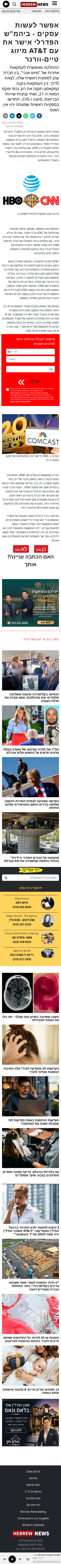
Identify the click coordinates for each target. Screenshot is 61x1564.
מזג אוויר (36, 11)
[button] (9, 351)
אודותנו (33, 1478)
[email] (5, 116)
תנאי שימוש (33, 1485)
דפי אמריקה (33, 1505)
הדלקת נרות (52, 11)
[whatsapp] (25, 116)
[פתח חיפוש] (14, 4)
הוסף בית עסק (30, 887)
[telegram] (32, 116)
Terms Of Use (26, 401)
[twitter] (19, 116)
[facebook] (39, 116)
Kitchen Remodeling (33, 1512)
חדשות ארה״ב (33, 1491)
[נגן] (12, 1559)
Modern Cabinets (33, 1525)
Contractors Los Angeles (33, 1518)
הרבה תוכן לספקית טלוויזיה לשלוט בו (38, 214)
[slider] (46, 1562)
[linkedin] (12, 116)
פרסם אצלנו (33, 1471)
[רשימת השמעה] (28, 1559)
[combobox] (30, 877)
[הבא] (20, 1559)
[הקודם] (4, 1559)
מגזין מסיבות (33, 1498)
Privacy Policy (14, 401)
